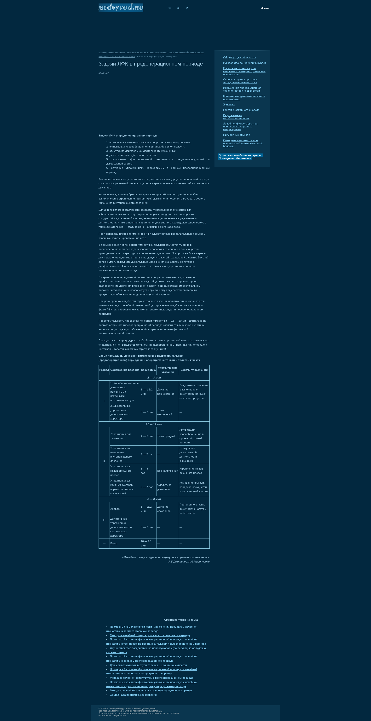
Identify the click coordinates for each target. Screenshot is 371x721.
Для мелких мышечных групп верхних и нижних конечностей (148, 665)
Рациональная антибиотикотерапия (236, 117)
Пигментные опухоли (236, 134)
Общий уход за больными (239, 57)
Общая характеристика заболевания (133, 694)
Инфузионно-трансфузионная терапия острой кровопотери (242, 89)
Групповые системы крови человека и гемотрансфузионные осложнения (244, 71)
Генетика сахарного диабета (241, 109)
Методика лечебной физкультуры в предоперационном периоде (151, 690)
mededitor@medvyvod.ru (144, 708)
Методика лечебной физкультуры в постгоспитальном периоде (150, 635)
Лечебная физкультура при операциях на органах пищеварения (240, 126)
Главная (102, 52)
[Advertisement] (131, 102)
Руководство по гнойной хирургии (244, 62)
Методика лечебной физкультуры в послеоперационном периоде (151, 677)
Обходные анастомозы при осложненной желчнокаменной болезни (243, 143)
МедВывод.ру (117, 708)
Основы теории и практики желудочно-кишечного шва (240, 81)
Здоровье (229, 104)
